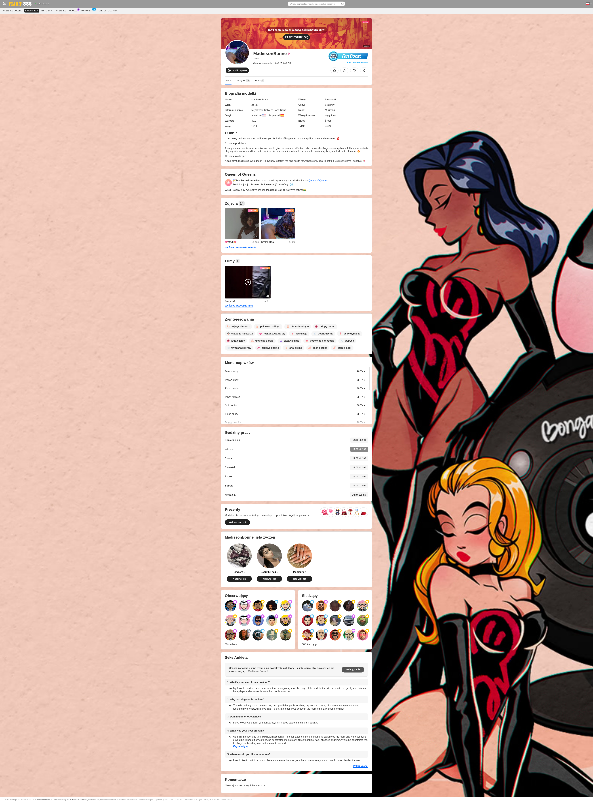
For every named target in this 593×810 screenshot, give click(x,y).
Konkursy (86, 11)
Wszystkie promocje (66, 11)
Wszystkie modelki (12, 11)
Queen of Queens (318, 180)
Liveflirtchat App (108, 11)
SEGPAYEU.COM (80, 800)
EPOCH (70, 800)
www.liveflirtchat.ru (45, 800)
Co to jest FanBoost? (357, 62)
